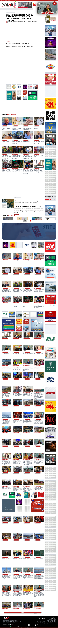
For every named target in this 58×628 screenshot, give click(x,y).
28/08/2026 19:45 (27, 338)
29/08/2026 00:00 (37, 154)
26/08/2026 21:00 (6, 574)
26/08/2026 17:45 (38, 608)
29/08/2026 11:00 (38, 259)
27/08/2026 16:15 (38, 459)
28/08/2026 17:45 (16, 365)
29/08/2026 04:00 (16, 154)
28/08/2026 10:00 (38, 392)
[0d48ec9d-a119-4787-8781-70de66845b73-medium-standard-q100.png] (7, 6)
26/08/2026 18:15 (16, 608)
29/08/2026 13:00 (17, 259)
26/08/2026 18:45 (38, 591)
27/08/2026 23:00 (27, 432)
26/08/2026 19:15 (16, 591)
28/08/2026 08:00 (16, 405)
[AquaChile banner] (8, 511)
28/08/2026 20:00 (16, 338)
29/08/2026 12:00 (27, 259)
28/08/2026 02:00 (38, 419)
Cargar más (22, 612)
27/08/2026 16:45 (27, 459)
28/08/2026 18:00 (6, 365)
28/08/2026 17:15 (27, 365)
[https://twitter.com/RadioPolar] (15, 4)
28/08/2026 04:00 (16, 419)
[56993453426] (15, 2)
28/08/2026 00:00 (16, 432)
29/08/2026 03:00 (26, 154)
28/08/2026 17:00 (38, 365)
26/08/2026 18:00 (27, 608)
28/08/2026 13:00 (18, 197)
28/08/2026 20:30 (37, 168)
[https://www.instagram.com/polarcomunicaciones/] (15, 6)
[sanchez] (37, 511)
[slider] (10, 626)
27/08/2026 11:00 (27, 486)
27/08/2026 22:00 (38, 432)
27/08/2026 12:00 (16, 486)
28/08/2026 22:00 (16, 168)
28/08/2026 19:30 (38, 338)
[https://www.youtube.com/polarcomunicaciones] (15, 7)
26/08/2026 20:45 (16, 574)
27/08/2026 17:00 (16, 459)
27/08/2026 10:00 (38, 486)
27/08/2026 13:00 (6, 486)
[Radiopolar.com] (1, 9)
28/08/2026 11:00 (27, 392)
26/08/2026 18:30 (6, 608)
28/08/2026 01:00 (6, 432)
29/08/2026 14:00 (6, 259)
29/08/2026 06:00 (6, 288)
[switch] (36, 625)
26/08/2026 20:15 (27, 574)
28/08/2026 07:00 (27, 405)
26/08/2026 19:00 (27, 591)
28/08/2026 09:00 (6, 405)
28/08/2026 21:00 (26, 168)
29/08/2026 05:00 (5, 154)
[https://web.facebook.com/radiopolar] (15, 3)
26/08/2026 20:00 (38, 574)
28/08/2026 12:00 (6, 392)
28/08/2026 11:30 (16, 392)
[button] (55, 3)
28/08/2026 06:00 (38, 405)
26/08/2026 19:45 (6, 591)
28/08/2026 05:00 (6, 419)
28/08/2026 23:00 (5, 168)
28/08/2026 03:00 (27, 419)
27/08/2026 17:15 (6, 459)
